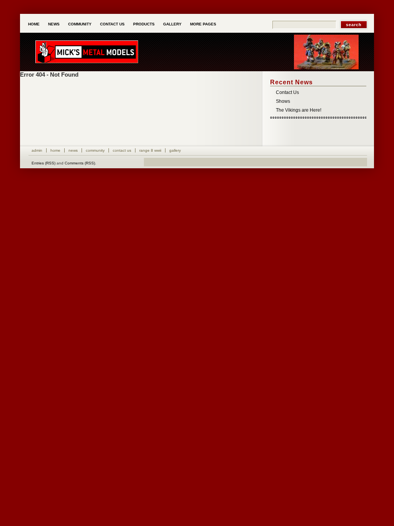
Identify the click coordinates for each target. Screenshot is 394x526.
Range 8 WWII (150, 150)
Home (34, 24)
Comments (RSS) (80, 163)
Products (144, 24)
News (54, 24)
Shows (283, 101)
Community (80, 24)
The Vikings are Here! (298, 110)
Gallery (172, 24)
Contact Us (112, 24)
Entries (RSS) (43, 163)
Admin (37, 150)
